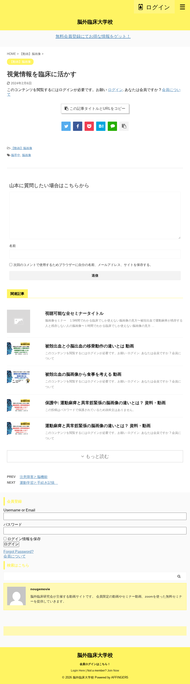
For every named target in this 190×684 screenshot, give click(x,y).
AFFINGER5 (119, 677)
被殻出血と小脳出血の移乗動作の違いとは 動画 (89, 346)
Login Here (78, 670)
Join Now (113, 670)
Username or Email (19, 510)
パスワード (12, 524)
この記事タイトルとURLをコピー (97, 108)
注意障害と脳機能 (34, 477)
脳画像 (26, 155)
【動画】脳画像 (21, 148)
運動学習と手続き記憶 (39, 483)
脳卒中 (15, 155)
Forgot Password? (18, 552)
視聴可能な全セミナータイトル (74, 313)
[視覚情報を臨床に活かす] (100, 126)
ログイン (115, 90)
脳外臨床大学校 (95, 22)
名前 (12, 246)
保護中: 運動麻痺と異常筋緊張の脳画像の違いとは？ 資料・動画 (105, 402)
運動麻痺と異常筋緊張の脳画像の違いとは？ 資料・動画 (98, 425)
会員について (14, 556)
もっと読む (97, 456)
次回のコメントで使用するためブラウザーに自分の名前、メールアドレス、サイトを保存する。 (83, 265)
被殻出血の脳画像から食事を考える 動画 (83, 374)
